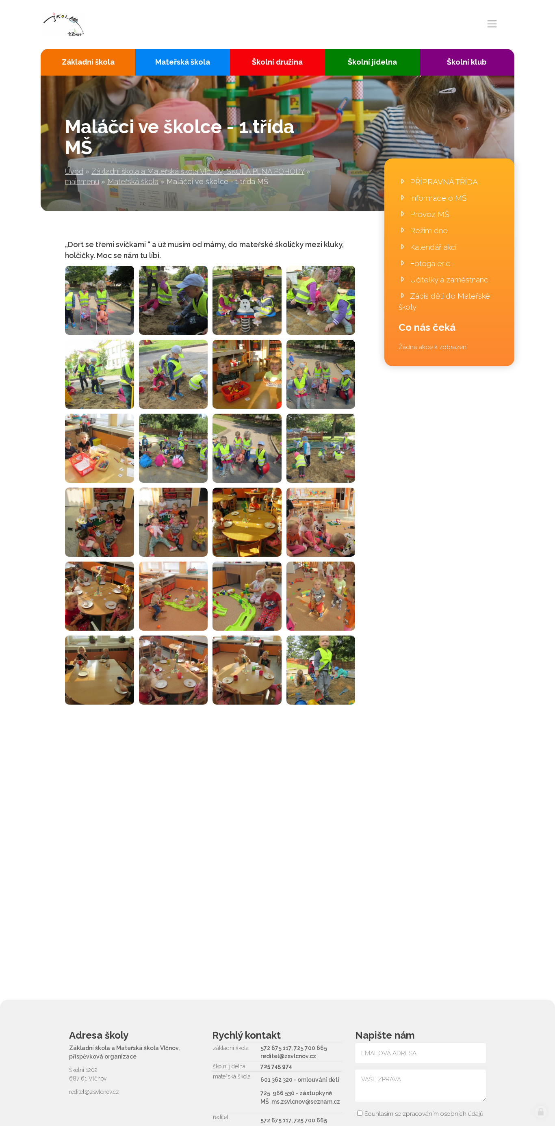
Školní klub (467, 62)
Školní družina (277, 62)
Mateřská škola (132, 181)
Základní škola (88, 62)
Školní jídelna (372, 62)
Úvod (74, 171)
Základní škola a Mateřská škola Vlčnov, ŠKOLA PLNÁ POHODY (197, 171)
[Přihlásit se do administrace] (541, 1112)
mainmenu (82, 181)
